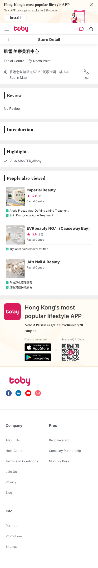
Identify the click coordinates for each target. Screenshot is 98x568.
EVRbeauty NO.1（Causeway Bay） (59, 228)
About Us (13, 440)
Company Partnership (65, 451)
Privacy (11, 482)
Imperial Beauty (41, 190)
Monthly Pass (59, 461)
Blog (9, 492)
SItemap (12, 546)
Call (86, 78)
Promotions (14, 536)
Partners (12, 526)
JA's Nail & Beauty (43, 261)
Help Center (15, 451)
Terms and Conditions (22, 461)
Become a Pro (59, 440)
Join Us (11, 471)
